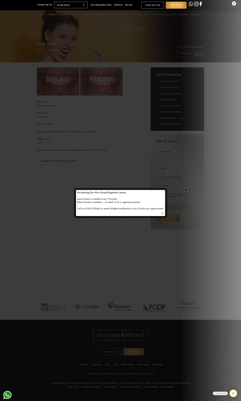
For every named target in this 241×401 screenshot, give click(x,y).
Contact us (176, 5)
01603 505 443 (152, 5)
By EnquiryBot (221, 393)
